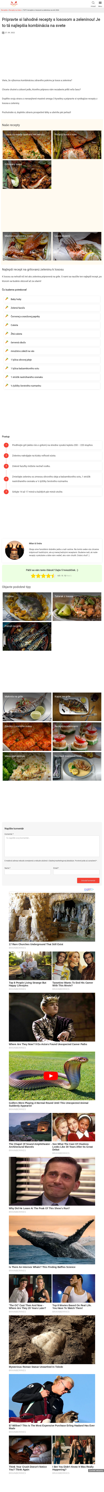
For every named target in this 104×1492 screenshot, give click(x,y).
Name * (7, 868)
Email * (56, 868)
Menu (100, 6)
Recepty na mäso (15, 10)
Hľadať (93, 6)
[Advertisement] (52, 54)
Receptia (4, 10)
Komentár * (9, 834)
